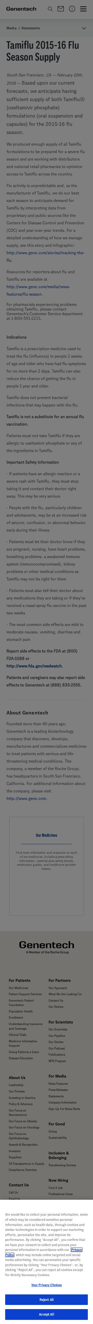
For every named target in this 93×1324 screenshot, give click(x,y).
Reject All (46, 1299)
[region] (46, 1262)
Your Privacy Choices (46, 1285)
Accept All (46, 1314)
